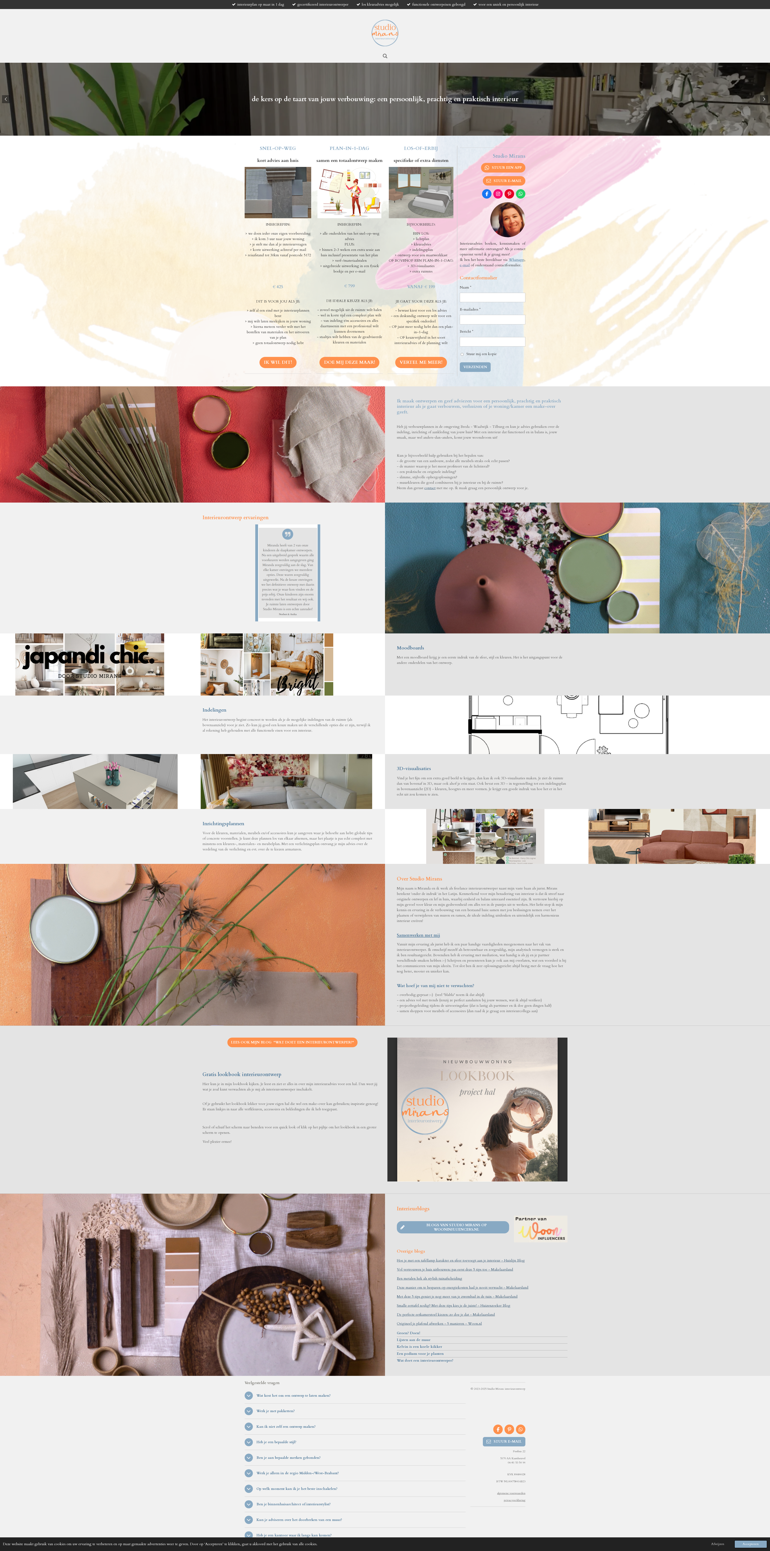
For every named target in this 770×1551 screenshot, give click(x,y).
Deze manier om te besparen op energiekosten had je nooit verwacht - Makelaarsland (462, 1287)
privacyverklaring (514, 1500)
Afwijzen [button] (717, 1544)
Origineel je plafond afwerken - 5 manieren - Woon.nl (439, 1323)
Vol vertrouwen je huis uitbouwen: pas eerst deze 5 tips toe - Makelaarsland (455, 1269)
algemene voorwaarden (511, 1493)
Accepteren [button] (751, 1544)
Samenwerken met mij (418, 935)
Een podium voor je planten (420, 1353)
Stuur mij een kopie (481, 354)
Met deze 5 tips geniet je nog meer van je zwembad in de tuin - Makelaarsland (457, 1296)
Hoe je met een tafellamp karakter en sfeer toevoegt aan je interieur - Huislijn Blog (461, 1260)
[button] (316, 528)
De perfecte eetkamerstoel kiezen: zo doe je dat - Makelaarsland (446, 1314)
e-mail (465, 265)
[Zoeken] (385, 56)
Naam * (465, 287)
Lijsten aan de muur (414, 1339)
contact (430, 488)
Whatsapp (516, 259)
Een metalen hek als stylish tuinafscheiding (429, 1278)
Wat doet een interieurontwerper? (425, 1360)
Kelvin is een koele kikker (419, 1346)
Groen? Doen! (408, 1333)
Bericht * (466, 331)
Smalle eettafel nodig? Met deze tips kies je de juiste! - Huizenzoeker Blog (453, 1305)
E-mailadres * (470, 309)
